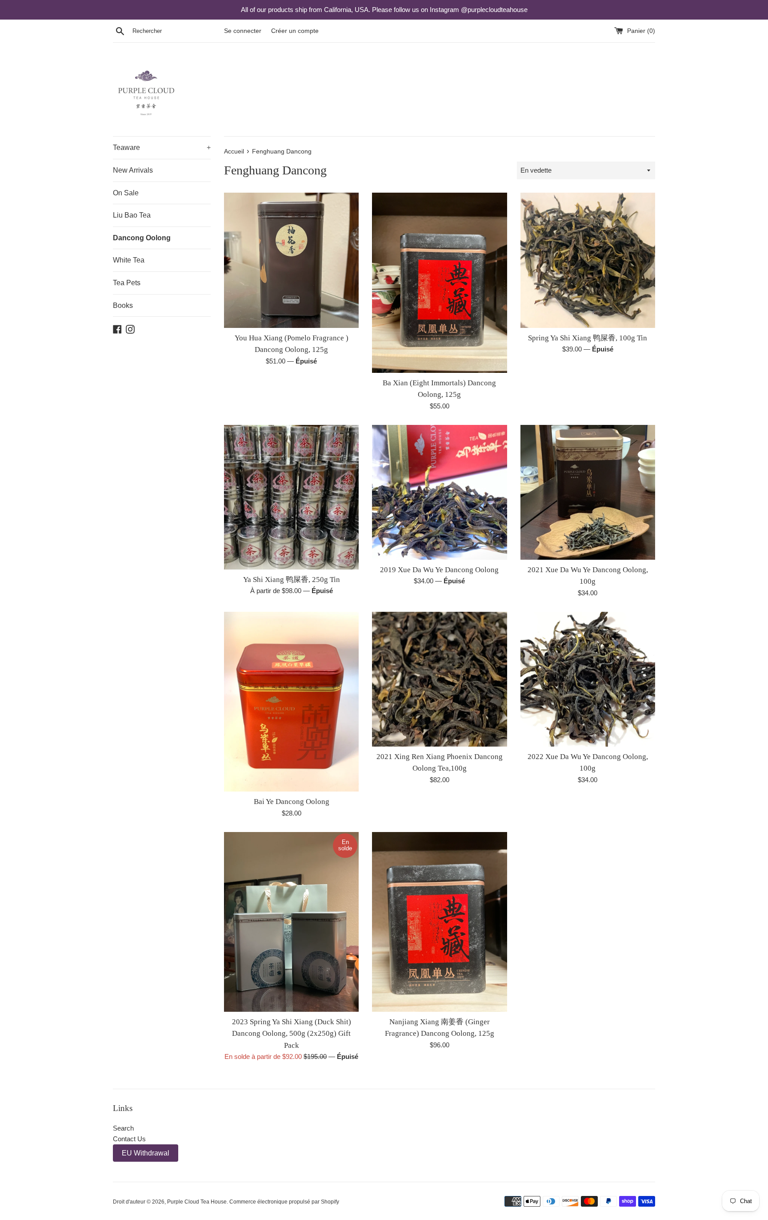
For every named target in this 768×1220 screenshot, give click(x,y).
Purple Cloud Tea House (197, 1202)
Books (123, 305)
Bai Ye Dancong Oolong (291, 801)
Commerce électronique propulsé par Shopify (284, 1202)
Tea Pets (126, 283)
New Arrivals (133, 170)
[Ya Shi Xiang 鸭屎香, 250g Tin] (291, 497)
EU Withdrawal (145, 1153)
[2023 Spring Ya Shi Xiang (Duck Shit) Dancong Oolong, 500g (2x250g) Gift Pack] (291, 922)
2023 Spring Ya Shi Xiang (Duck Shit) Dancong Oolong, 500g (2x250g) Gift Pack (291, 1034)
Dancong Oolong (142, 238)
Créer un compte (295, 31)
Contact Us (129, 1139)
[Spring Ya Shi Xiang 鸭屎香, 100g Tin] (587, 260)
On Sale (126, 193)
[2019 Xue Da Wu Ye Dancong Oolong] (439, 492)
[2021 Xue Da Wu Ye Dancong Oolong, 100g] (587, 492)
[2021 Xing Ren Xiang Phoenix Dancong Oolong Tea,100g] (439, 679)
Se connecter (242, 31)
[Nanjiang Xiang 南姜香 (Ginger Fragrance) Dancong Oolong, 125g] (439, 922)
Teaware (162, 147)
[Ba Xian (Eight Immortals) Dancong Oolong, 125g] (439, 282)
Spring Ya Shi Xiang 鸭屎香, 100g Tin (587, 338)
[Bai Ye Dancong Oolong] (291, 702)
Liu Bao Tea (132, 215)
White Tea (128, 260)
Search (123, 1128)
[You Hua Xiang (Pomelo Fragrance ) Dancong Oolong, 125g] (291, 260)
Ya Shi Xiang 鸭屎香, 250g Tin (291, 579)
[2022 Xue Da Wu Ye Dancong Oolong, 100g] (587, 679)
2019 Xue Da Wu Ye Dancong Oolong (439, 570)
